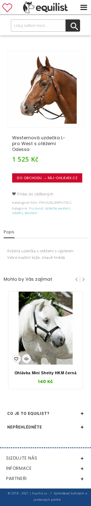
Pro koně (36, 208)
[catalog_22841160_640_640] (45, 89)
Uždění (17, 213)
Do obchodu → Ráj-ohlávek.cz (47, 177)
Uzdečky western (57, 208)
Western (31, 213)
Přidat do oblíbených (35, 194)
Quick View (26, 359)
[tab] (9, 232)
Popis (9, 232)
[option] (45, 89)
